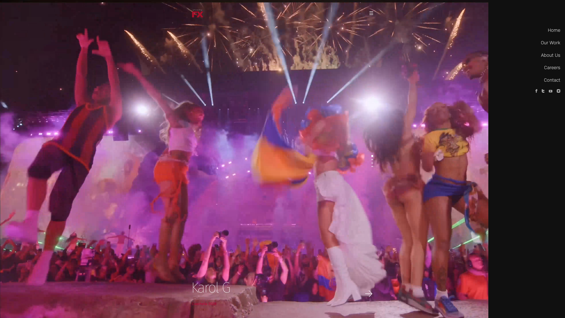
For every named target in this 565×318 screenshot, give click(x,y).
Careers (552, 67)
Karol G (210, 289)
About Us (550, 55)
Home (554, 29)
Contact (552, 79)
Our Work (550, 42)
